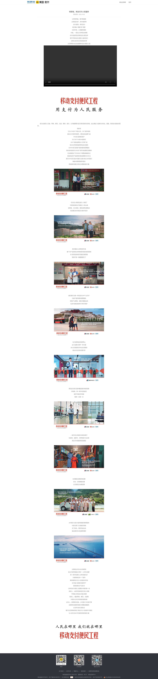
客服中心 (76, 671)
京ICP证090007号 (97, 677)
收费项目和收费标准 (94, 671)
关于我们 (61, 671)
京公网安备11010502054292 (112, 677)
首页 (130, 2)
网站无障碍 (122, 2)
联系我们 (83, 671)
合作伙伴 (68, 671)
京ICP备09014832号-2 (54, 677)
